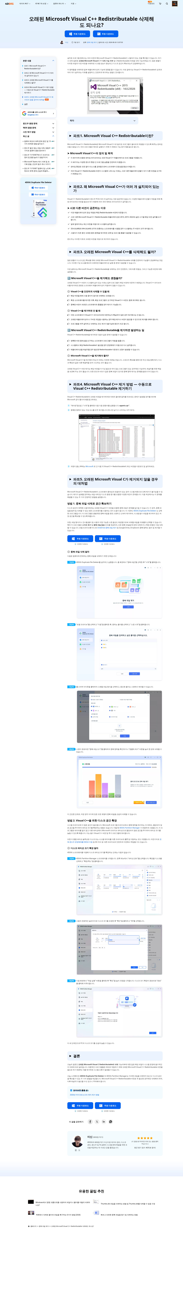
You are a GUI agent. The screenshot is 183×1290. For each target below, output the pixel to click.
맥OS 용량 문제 (29, 127)
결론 (26, 104)
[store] (160, 3)
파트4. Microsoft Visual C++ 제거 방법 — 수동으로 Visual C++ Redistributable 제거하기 (39, 90)
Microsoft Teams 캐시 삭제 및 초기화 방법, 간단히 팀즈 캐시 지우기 (37, 162)
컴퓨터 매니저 (58, 3)
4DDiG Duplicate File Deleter (145, 511)
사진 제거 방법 (29, 132)
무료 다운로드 (80, 34)
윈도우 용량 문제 (30, 123)
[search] (167, 3)
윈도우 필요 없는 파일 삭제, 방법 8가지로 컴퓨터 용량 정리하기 (37, 149)
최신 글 (26, 136)
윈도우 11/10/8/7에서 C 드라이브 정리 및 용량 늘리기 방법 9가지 (36, 156)
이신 (66, 42)
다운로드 (151, 3)
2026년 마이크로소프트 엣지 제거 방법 (84, 1095)
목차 (72, 120)
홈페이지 (33, 1277)
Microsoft (90, 466)
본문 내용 (27, 60)
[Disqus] (91, 1193)
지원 (72, 3)
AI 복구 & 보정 (40, 3)
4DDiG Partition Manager (129, 828)
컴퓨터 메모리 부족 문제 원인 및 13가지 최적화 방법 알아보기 (37, 142)
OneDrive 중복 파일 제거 (107, 528)
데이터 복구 (23, 3)
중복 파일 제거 (92, 42)
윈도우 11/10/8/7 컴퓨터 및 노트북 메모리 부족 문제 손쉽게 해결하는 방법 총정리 (37, 169)
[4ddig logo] (9, 4)
